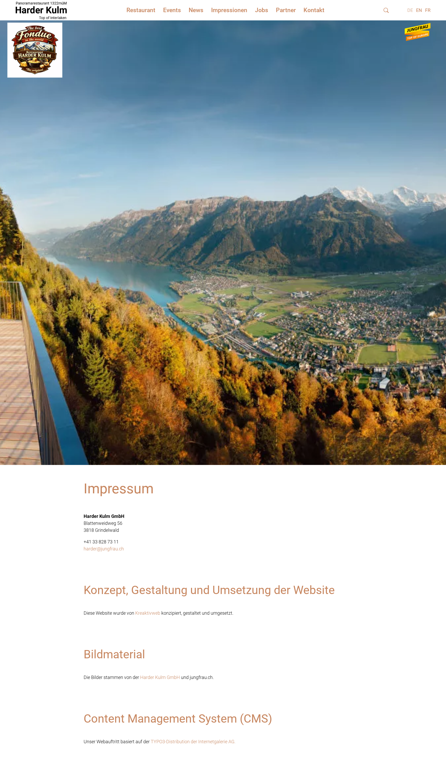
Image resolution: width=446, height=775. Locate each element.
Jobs (261, 10)
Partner (286, 10)
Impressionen (229, 10)
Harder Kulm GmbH (160, 677)
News (196, 10)
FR (428, 10)
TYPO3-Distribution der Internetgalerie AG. (193, 741)
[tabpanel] (223, 236)
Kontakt (314, 10)
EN (419, 10)
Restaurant (140, 10)
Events (172, 10)
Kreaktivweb (147, 613)
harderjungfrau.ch (104, 548)
